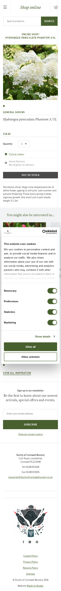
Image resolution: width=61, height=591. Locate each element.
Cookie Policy (30, 556)
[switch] (52, 301)
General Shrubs (14, 112)
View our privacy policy (30, 434)
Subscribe (30, 424)
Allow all (30, 346)
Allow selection (30, 356)
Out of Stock (30, 175)
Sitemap (30, 574)
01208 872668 (32, 467)
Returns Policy (30, 568)
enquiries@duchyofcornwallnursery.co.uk (30, 477)
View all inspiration (17, 373)
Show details (42, 336)
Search (49, 21)
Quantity (7, 143)
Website (30, 586)
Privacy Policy (30, 562)
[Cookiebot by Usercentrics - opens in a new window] (43, 232)
